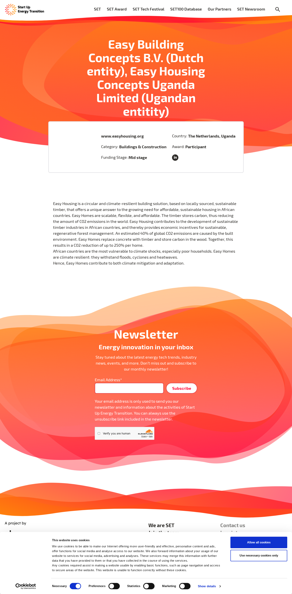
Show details (207, 586)
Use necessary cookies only (259, 555)
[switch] (114, 586)
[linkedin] (176, 158)
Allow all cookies (259, 542)
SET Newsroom (251, 9)
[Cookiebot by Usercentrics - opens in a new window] (25, 586)
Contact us (232, 525)
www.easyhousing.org (122, 136)
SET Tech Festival (148, 9)
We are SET (161, 525)
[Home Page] (24, 9)
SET (97, 9)
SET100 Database (186, 9)
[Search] (277, 9)
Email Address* (108, 379)
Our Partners (219, 9)
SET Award (117, 9)
